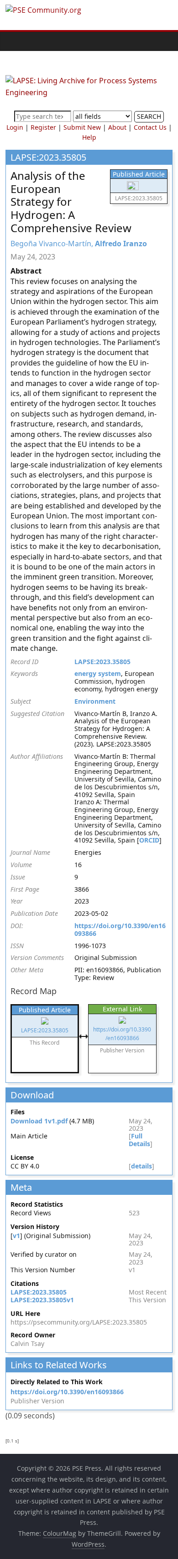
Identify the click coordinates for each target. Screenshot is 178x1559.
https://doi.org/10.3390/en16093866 (120, 929)
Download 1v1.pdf (39, 1121)
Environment (94, 701)
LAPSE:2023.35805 (102, 661)
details (141, 1166)
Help (89, 137)
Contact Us (150, 127)
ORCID (149, 840)
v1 (16, 1235)
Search (149, 116)
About (117, 127)
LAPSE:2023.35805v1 (42, 1299)
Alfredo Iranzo (121, 244)
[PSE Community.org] (10, 41)
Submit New (82, 127)
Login (14, 127)
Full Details (139, 1140)
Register (43, 127)
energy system (97, 673)
